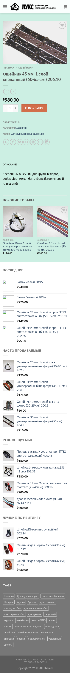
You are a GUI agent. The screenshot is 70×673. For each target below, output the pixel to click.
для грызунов (47, 602)
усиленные (55, 638)
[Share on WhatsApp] (6, 142)
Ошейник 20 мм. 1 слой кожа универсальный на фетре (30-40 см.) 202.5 (17, 246)
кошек (52, 620)
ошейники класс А (28, 632)
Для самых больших (53, 596)
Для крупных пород (21, 133)
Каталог (33, 659)
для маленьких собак (36, 608)
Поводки (8, 602)
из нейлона (22, 620)
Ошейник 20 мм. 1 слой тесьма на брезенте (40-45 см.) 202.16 (51, 246)
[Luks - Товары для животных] (35, 7)
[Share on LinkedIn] (46, 142)
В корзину (34, 108)
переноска (47, 632)
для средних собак (14, 614)
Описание (10, 164)
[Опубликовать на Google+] (40, 142)
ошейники (38, 133)
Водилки (9, 596)
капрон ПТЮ (39, 620)
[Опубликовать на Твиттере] (20, 142)
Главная (9, 67)
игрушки (8, 620)
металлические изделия (28, 626)
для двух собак (12, 608)
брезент (32, 602)
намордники (52, 626)
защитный (50, 614)
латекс (8, 626)
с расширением (36, 638)
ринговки (9, 638)
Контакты (47, 659)
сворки (21, 638)
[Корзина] (65, 6)
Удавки (21, 602)
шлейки (8, 644)
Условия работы (35, 662)
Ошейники (25, 67)
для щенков (34, 614)
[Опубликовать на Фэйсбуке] (13, 142)
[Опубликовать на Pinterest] (33, 142)
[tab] (35, 164)
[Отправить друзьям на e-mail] (26, 142)
